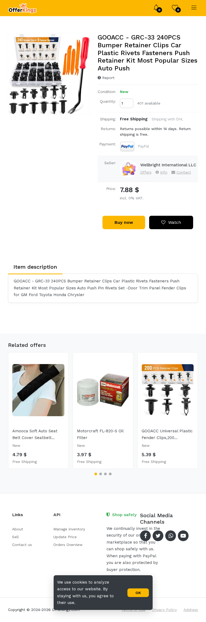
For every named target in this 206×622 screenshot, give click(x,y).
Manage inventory (69, 529)
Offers (146, 172)
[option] (49, 74)
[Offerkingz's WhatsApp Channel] (170, 535)
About (17, 529)
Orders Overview (68, 544)
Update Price (65, 537)
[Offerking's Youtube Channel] (183, 535)
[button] (95, 474)
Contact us (22, 544)
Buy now (124, 222)
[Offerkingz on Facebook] (145, 535)
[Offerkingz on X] (158, 535)
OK (138, 593)
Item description (35, 267)
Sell (15, 537)
